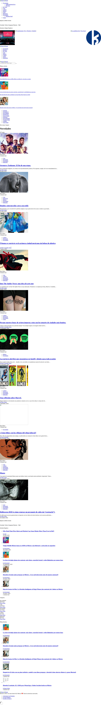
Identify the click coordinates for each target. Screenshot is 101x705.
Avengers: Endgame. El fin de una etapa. (15, 165)
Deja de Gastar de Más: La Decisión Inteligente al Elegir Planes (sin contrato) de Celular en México (33, 589)
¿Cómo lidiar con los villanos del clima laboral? (18, 433)
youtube (5, 121)
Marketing (5, 13)
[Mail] (7, 701)
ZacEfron (5, 117)
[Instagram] (3, 60)
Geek (4, 12)
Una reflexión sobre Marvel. (10, 398)
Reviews (8, 5)
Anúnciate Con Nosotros (9, 696)
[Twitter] (2, 60)
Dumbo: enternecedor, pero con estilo (14, 206)
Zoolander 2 (6, 112)
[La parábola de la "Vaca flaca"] (78, 31)
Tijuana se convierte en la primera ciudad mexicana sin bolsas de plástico (28, 243)
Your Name (5, 122)
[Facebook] (0, 60)
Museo (2, 473)
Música (4, 11)
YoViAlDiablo (6, 118)
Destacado (5, 159)
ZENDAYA (6, 114)
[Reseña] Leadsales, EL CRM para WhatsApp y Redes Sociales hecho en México (27, 685)
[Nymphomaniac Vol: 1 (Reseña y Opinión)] (25, 31)
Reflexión (5, 162)
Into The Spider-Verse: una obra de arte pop (17, 284)
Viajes (4, 17)
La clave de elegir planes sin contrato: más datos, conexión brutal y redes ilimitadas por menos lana (33, 560)
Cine (4, 8)
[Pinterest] (5, 701)
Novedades (5, 15)
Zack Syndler (6, 116)
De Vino (5, 7)
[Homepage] (93, 37)
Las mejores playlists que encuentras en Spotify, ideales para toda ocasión (28, 359)
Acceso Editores (7, 697)
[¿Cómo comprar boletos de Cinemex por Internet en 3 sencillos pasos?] (7, 37)
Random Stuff (9, 16)
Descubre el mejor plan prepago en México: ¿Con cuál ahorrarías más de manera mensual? (16, 107)
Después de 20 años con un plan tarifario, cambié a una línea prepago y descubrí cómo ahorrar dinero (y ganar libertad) (39, 672)
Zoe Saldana (6, 113)
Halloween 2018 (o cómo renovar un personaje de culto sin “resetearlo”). (27, 512)
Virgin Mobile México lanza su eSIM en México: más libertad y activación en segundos (29, 545)
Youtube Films (6, 120)
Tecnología (5, 3)
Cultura (4, 9)
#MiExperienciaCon (10, 4)
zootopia (5, 110)
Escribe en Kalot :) (7, 698)
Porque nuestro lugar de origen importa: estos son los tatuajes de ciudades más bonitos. (33, 323)
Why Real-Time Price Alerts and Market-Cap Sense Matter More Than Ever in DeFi (15, 94)
